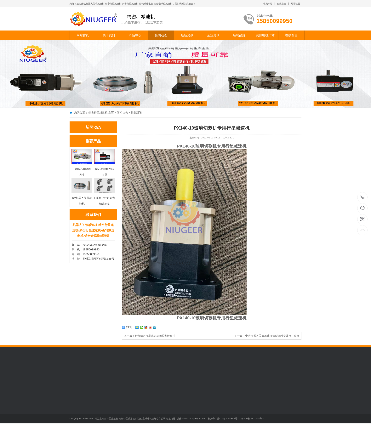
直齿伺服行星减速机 (108, 407)
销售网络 (75, 413)
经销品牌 (239, 35)
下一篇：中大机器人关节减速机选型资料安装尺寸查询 (266, 335)
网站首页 (83, 35)
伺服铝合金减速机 (107, 419)
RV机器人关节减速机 (109, 413)
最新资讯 (187, 35)
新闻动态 (161, 35)
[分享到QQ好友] (146, 327)
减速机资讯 (157, 401)
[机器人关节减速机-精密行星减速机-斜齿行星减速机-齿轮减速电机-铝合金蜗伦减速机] (116, 19)
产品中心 (135, 35)
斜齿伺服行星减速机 (108, 401)
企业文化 (75, 401)
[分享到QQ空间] (137, 327)
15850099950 (362, 197)
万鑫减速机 (157, 372)
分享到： (129, 327)
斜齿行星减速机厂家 (98, 372)
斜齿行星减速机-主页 (101, 112)
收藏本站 (267, 3)
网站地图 (295, 3)
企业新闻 (128, 407)
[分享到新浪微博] (150, 327)
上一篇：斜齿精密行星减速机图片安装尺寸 (149, 335)
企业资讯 (213, 35)
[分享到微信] (141, 327)
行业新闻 (136, 112)
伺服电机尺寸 (265, 35)
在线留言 (281, 3)
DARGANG (173, 372)
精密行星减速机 (138, 372)
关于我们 (109, 35)
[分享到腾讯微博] (155, 327)
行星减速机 (119, 372)
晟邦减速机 (190, 372)
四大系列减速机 (105, 424)
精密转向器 (103, 430)
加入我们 (75, 407)
